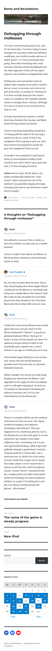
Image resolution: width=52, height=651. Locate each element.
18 (45, 601)
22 (26, 606)
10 (38, 595)
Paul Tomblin (13, 198)
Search (7, 555)
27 (13, 611)
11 (45, 595)
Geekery (39, 198)
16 (32, 601)
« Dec (13, 616)
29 (26, 611)
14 (20, 601)
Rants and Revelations (21, 9)
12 (7, 601)
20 (13, 606)
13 (13, 601)
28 (19, 611)
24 (38, 606)
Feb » (39, 616)
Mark (12, 314)
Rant (17, 200)
